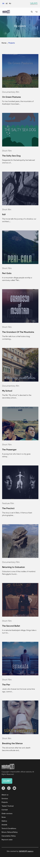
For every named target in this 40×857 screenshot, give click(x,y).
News (4, 817)
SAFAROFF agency (26, 851)
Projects (5, 802)
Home (4, 43)
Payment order (7, 840)
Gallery (4, 821)
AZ (6, 3)
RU (10, 3)
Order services (7, 813)
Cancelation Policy (9, 836)
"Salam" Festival (8, 806)
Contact (5, 810)
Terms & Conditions (9, 828)
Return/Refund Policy (10, 832)
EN (3, 3)
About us (5, 795)
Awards (4, 825)
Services (5, 798)
